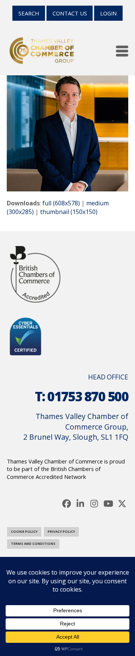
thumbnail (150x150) (69, 212)
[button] (122, 51)
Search (28, 13)
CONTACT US (69, 13)
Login (108, 13)
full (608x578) (61, 203)
